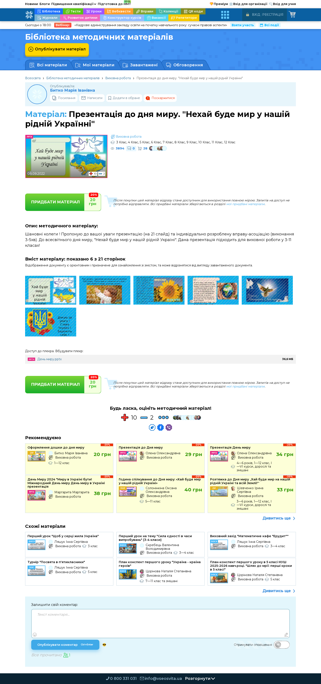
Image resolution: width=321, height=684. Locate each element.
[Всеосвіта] (29, 15)
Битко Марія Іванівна (72, 90)
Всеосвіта (33, 78)
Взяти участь (243, 25)
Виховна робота (118, 78)
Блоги (45, 4)
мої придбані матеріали (245, 204)
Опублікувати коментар (65, 645)
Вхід (256, 15)
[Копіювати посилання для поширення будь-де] (152, 427)
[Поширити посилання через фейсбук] (160, 427)
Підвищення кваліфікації (73, 4)
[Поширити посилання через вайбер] (169, 427)
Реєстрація (272, 15)
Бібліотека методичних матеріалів (73, 78)
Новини (31, 4)
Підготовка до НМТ (114, 3)
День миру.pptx (49, 359)
